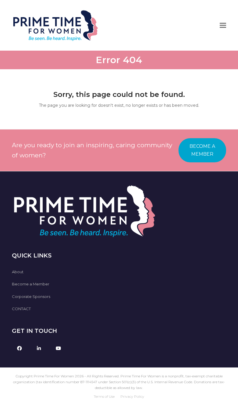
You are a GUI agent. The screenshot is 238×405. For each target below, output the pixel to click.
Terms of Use (104, 396)
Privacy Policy (132, 396)
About (18, 271)
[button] (223, 25)
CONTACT (21, 308)
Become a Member (30, 284)
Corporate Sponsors (31, 296)
